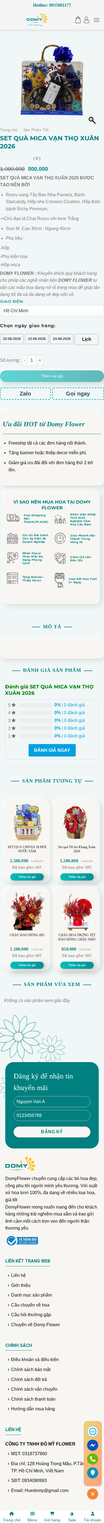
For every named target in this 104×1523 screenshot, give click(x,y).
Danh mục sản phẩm (31, 1295)
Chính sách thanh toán (33, 1399)
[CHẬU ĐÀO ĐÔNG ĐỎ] (27, 910)
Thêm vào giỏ (52, 376)
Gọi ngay (78, 394)
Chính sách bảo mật (30, 1369)
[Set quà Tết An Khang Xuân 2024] (77, 822)
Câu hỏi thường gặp (31, 1314)
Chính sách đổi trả (29, 1379)
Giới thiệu (21, 1285)
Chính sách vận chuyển (34, 1389)
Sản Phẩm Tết (36, 130)
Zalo (25, 394)
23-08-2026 (37, 339)
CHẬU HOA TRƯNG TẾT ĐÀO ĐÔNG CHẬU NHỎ (76, 937)
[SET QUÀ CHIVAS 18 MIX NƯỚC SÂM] (27, 822)
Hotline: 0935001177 (52, 5)
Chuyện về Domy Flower (35, 1324)
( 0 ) (36, 158)
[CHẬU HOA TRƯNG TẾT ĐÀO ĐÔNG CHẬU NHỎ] (77, 910)
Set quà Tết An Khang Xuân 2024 (76, 849)
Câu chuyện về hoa (30, 1305)
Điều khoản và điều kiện (35, 1359)
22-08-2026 (12, 339)
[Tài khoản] (86, 20)
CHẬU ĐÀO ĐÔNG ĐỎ (27, 935)
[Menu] (96, 20)
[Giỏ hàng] (77, 20)
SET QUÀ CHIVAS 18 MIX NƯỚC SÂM (27, 849)
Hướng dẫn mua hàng (33, 1408)
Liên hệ (18, 1275)
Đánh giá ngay (52, 750)
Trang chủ (9, 130)
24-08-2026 (62, 339)
